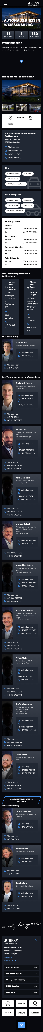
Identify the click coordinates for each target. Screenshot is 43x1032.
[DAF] (35, 1012)
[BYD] (8, 1012)
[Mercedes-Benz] (10, 117)
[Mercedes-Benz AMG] (20, 117)
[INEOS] (10, 124)
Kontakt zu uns (10, 960)
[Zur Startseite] (33, 4)
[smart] (30, 117)
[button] (5, 4)
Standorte (8, 957)
